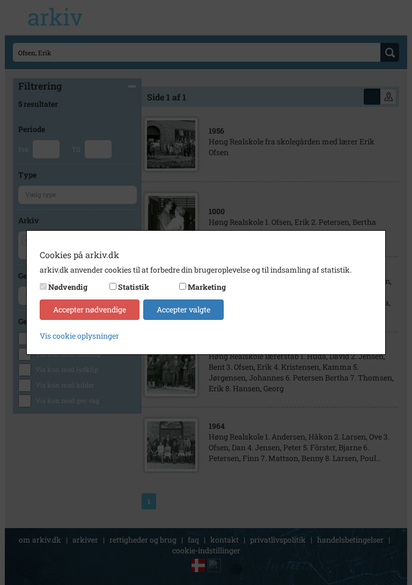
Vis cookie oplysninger (79, 336)
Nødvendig (67, 287)
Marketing (207, 287)
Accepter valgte (183, 309)
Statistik (133, 287)
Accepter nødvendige (89, 309)
